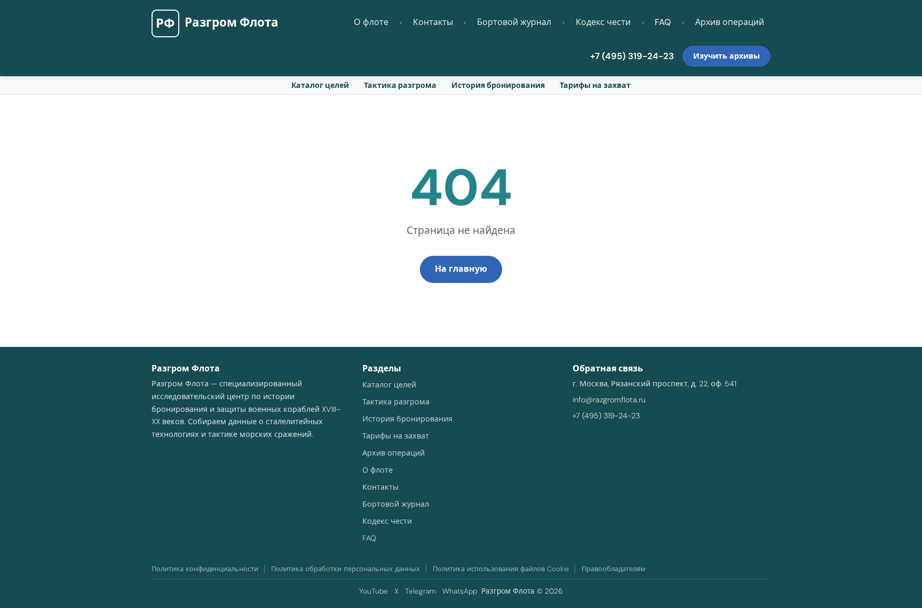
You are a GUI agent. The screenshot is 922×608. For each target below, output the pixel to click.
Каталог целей (320, 85)
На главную (461, 268)
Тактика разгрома (400, 85)
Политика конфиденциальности (205, 568)
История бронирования (498, 85)
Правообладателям (614, 568)
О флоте (371, 22)
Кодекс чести (603, 22)
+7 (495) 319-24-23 (632, 56)
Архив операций (729, 22)
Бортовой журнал (514, 22)
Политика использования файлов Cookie (501, 568)
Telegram (420, 591)
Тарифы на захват (595, 85)
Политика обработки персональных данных (345, 568)
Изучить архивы (726, 56)
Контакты (433, 22)
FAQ (663, 22)
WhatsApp (459, 591)
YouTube (373, 591)
